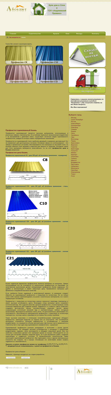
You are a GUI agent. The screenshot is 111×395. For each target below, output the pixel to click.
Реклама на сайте (82, 377)
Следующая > (25, 357)
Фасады (79, 33)
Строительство (35, 33)
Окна (67, 33)
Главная (13, 33)
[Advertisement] (88, 16)
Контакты (95, 33)
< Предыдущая (11, 357)
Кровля (56, 33)
